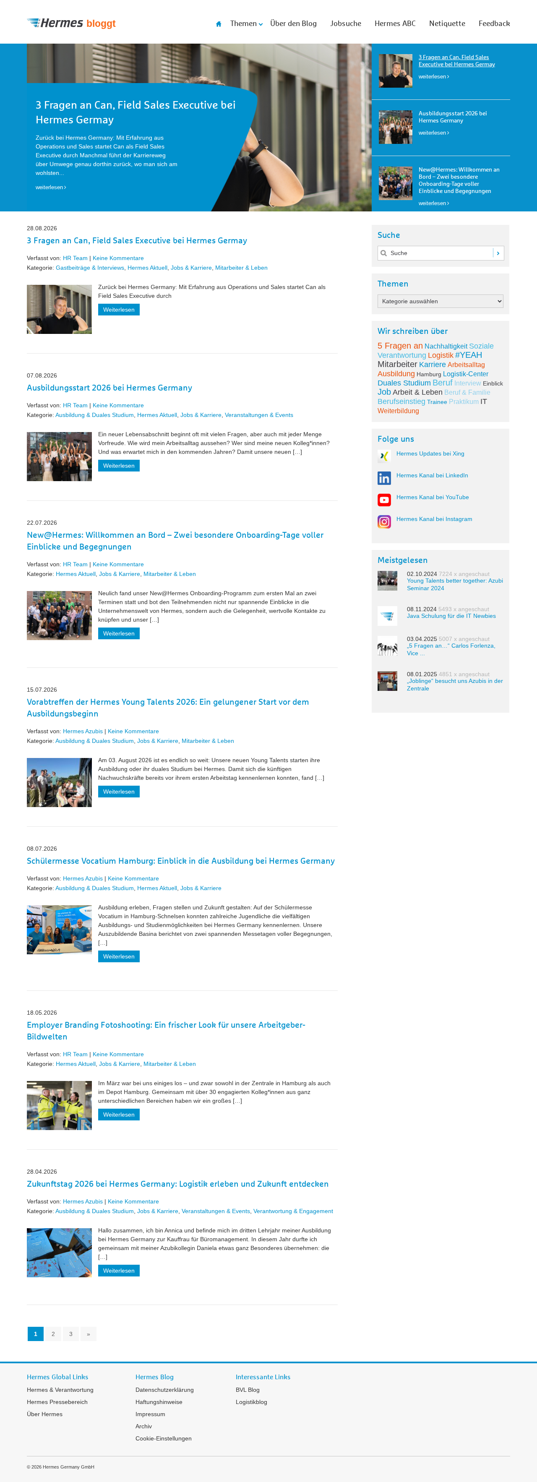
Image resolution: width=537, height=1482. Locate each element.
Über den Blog (293, 24)
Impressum (150, 1414)
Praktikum (464, 401)
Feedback (494, 24)
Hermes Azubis (83, 731)
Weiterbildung (398, 410)
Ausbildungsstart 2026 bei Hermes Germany (109, 388)
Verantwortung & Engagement (293, 1211)
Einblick (493, 383)
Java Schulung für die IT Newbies (451, 615)
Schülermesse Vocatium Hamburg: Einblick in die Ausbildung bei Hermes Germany (181, 861)
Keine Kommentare (118, 258)
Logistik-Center (465, 374)
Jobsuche (345, 24)
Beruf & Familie (467, 392)
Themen (243, 24)
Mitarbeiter (397, 364)
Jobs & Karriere (191, 267)
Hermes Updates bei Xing (430, 453)
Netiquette (447, 24)
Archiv (144, 1426)
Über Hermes (45, 1414)
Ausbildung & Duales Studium (94, 415)
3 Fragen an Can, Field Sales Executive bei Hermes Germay (137, 241)
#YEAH (468, 354)
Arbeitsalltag (466, 364)
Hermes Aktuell (147, 267)
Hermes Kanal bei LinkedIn (432, 475)
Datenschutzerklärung (165, 1389)
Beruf (443, 382)
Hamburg (429, 374)
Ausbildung (396, 374)
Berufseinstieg (401, 401)
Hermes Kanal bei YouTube (432, 497)
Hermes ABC (395, 24)
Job (384, 391)
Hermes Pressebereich (57, 1402)
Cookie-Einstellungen (164, 1438)
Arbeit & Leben (418, 392)
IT (483, 401)
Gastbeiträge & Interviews (90, 267)
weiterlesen (432, 76)
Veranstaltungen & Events (259, 415)
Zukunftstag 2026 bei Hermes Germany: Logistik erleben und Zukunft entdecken (178, 1184)
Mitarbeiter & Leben (241, 267)
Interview (467, 383)
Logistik (441, 355)
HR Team (75, 258)
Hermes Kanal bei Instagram (434, 519)
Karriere (432, 364)
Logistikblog (251, 1402)
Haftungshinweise (159, 1402)
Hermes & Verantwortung (60, 1389)
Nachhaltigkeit (446, 346)
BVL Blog (248, 1389)
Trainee (437, 401)
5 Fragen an (400, 345)
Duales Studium (404, 383)
